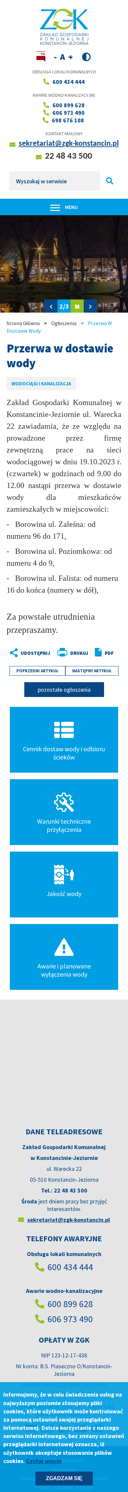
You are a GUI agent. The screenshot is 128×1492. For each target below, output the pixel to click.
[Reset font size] (62, 56)
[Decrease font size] (55, 56)
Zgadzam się (64, 1478)
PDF (109, 653)
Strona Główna (23, 323)
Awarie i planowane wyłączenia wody (64, 970)
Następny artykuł (92, 671)
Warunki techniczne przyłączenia (64, 825)
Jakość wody (64, 893)
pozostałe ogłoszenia (64, 689)
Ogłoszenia (63, 323)
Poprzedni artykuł (37, 671)
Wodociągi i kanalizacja (41, 383)
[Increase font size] (70, 56)
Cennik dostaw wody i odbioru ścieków (64, 753)
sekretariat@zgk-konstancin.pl (69, 144)
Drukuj (79, 653)
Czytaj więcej (43, 1461)
